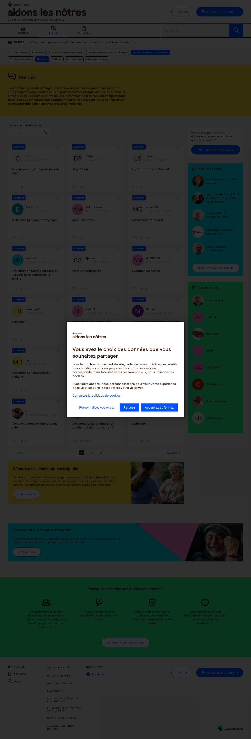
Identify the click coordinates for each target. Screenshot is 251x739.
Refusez (129, 407)
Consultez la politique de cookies (97, 395)
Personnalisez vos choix (96, 407)
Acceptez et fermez (159, 407)
